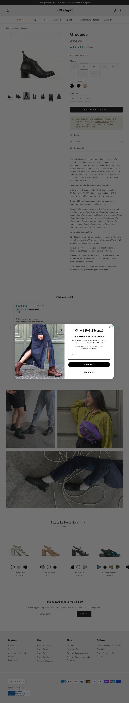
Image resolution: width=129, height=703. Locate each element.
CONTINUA (89, 365)
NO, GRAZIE (89, 372)
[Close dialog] (110, 326)
